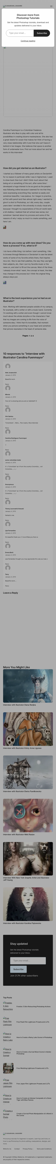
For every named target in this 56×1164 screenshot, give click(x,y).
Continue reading (28, 41)
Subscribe (42, 33)
